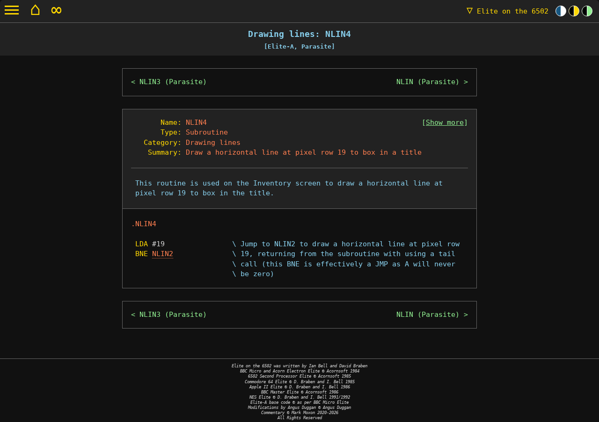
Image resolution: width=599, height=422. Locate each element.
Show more (445, 122)
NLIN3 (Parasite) (173, 82)
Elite (507, 11)
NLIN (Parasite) (428, 82)
